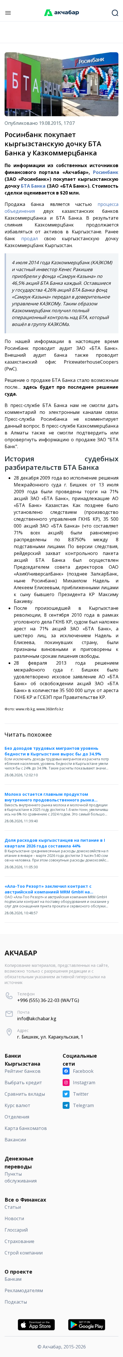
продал (29, 238)
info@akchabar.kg (36, 1018)
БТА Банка (33, 186)
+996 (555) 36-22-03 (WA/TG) (48, 1000)
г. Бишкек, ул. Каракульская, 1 (50, 1037)
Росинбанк (105, 172)
